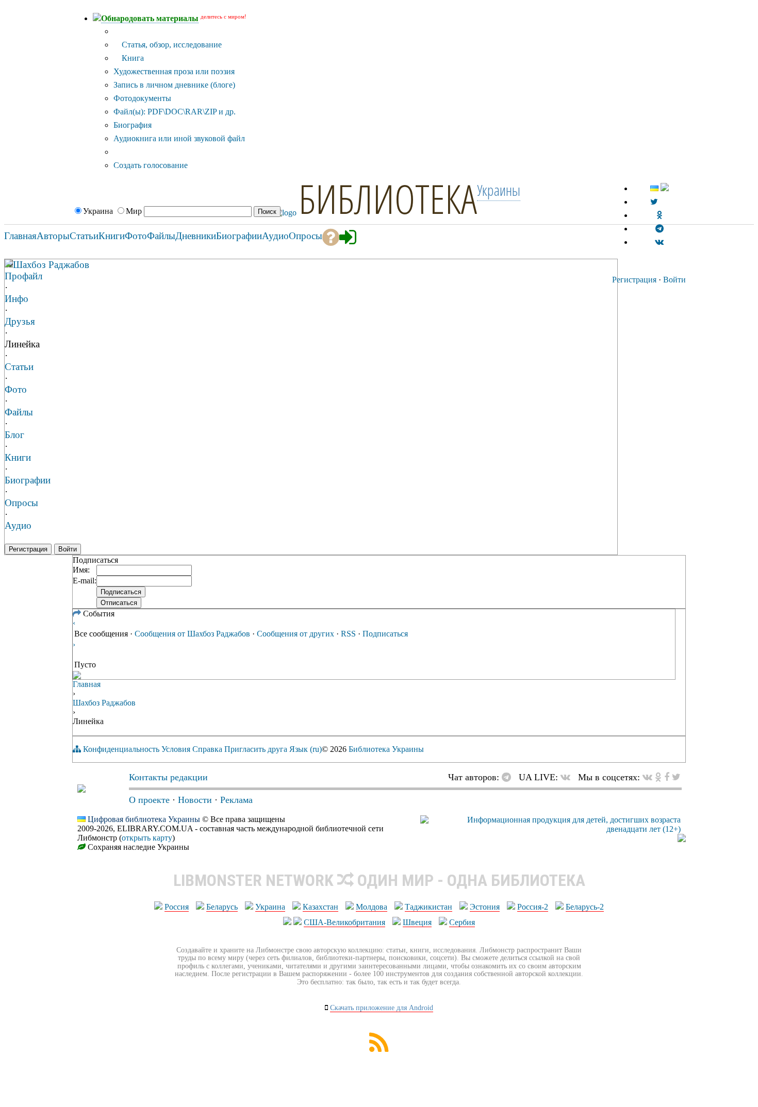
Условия (175, 749)
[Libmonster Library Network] (682, 839)
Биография (132, 125)
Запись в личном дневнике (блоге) (174, 84)
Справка (207, 749)
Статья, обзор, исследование (171, 44)
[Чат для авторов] (509, 777)
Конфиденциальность (121, 749)
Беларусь (222, 906)
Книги (18, 457)
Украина (270, 906)
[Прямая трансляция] (568, 777)
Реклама (236, 800)
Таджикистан (428, 906)
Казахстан (320, 906)
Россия (176, 906)
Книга (132, 58)
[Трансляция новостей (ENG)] (654, 201)
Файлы (19, 412)
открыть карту (147, 837)
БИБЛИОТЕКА (388, 198)
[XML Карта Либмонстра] (379, 1049)
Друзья (20, 321)
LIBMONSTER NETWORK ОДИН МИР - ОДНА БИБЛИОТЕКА (379, 880)
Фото (16, 389)
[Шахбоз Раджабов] (9, 264)
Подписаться (385, 633)
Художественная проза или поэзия (174, 71)
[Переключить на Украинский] (654, 188)
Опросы (21, 502)
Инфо (16, 298)
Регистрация (634, 279)
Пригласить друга (255, 749)
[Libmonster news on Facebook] (666, 777)
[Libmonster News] (676, 777)
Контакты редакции (168, 777)
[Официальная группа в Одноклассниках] (659, 215)
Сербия (462, 922)
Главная (87, 684)
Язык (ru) (305, 749)
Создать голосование (150, 165)
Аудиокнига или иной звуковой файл (179, 138)
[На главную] (81, 789)
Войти (674, 279)
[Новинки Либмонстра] (658, 777)
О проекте (149, 800)
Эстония (485, 906)
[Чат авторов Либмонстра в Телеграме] (659, 228)
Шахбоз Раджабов (51, 264)
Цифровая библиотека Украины (144, 819)
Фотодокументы (142, 98)
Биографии (28, 480)
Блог (14, 434)
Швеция (417, 922)
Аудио (18, 525)
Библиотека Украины (386, 749)
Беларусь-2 (585, 906)
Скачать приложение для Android (381, 1008)
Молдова (371, 906)
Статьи (19, 366)
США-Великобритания (344, 922)
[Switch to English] (665, 188)
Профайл (23, 276)
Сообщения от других (295, 633)
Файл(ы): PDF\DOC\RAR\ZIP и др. (174, 111)
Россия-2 (532, 906)
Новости (195, 800)
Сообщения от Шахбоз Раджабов (192, 633)
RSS (348, 633)
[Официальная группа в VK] (659, 242)
